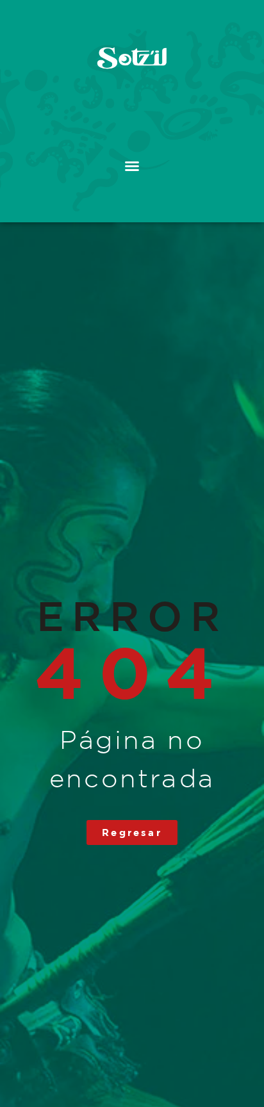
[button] (132, 165)
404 (132, 672)
